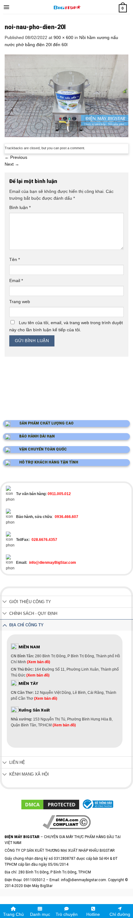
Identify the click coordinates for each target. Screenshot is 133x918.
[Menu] (6, 7)
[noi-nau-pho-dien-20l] (66, 95)
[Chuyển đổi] (4, 602)
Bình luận (20, 207)
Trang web (19, 301)
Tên (14, 259)
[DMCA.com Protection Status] (50, 804)
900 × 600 (63, 37)
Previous (16, 157)
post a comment (72, 148)
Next (12, 164)
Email (16, 280)
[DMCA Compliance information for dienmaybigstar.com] (67, 822)
